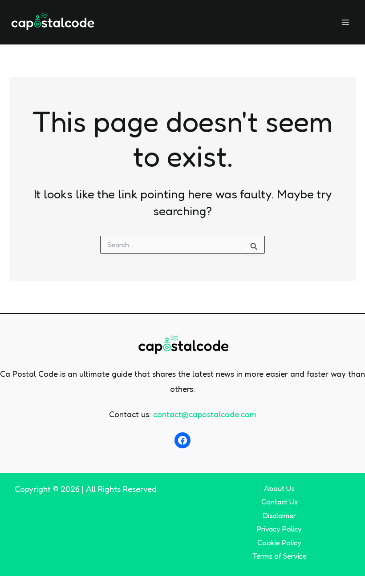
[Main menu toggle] (345, 22)
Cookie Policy (279, 542)
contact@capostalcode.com (204, 414)
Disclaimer (279, 515)
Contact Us (279, 501)
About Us (279, 488)
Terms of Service (279, 556)
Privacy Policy (279, 528)
